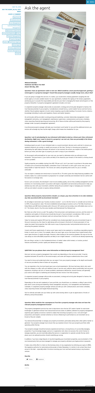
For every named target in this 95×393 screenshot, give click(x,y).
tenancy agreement (14, 48)
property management (13, 36)
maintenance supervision (13, 31)
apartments (17, 17)
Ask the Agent (7, 10)
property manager (15, 39)
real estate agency (14, 42)
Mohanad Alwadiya (85, 390)
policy (18, 33)
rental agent (16, 45)
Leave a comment (14, 14)
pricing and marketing (9, 33)
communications (15, 20)
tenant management (14, 51)
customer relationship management (14, 27)
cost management (15, 23)
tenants (18, 54)
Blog (15, 10)
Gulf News (19, 11)
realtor (5, 42)
